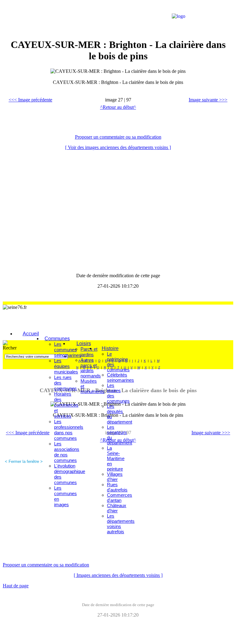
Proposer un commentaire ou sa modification (118, 137)
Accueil (31, 333)
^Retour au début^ (118, 107)
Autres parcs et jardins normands (91, 367)
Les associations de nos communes (66, 452)
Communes (57, 338)
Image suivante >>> (208, 99)
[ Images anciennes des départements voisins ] (118, 575)
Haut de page (16, 585)
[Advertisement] (79, 17)
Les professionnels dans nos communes (68, 430)
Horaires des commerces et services (66, 405)
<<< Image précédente (30, 99)
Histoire (110, 348)
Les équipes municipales (66, 366)
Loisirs (84, 343)
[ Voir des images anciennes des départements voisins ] (118, 147)
